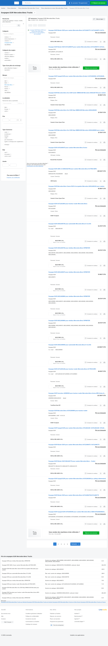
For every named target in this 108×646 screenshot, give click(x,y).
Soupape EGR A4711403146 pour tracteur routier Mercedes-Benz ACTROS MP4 (72, 369)
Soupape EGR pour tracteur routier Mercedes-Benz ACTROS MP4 (18, 584)
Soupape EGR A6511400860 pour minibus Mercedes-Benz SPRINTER (69, 296)
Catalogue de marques (31, 624)
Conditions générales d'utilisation (34, 613)
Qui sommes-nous (5, 613)
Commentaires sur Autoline (32, 621)
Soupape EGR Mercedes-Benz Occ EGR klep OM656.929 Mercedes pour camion (20, 588)
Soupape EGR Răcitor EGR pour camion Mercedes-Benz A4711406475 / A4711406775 (73, 444)
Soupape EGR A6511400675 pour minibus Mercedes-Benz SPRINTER (69, 272)
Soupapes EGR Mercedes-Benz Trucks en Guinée (39, 602)
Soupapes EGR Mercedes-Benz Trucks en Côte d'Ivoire (66, 602)
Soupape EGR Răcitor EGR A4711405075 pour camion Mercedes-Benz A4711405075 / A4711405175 (78, 47)
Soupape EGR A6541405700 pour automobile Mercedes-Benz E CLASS (69, 223)
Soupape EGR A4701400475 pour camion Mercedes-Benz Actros (67, 147)
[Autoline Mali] (6, 3)
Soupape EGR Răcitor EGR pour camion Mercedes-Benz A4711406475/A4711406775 (73, 495)
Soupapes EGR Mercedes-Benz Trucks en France (93, 602)
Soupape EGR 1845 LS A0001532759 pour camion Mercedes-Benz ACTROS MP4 (72, 169)
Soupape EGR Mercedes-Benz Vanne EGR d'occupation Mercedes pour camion (20, 569)
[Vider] (23, 23)
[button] (100, 41)
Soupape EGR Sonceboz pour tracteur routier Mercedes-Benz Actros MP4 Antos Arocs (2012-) (20, 593)
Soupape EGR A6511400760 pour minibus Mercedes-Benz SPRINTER (69, 248)
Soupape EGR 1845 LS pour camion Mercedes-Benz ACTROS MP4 (19, 565)
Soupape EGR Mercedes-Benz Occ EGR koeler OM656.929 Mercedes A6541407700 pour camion (77, 92)
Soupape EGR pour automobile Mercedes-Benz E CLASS (16, 573)
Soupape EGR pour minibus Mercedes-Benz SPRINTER (16, 561)
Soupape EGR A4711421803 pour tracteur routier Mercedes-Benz (67, 203)
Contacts (3, 618)
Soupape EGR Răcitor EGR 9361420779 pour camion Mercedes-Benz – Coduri (71, 461)
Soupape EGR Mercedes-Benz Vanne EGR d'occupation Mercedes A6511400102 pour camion (76, 186)
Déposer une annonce (91, 68)
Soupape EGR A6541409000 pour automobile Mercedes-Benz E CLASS (69, 344)
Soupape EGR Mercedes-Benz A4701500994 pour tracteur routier (67, 410)
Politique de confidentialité (32, 616)
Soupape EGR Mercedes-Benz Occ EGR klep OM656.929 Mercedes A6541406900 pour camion (76, 130)
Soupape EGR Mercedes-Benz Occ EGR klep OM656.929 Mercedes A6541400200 (72, 110)
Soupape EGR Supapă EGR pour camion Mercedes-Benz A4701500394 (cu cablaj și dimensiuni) (77, 478)
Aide (2, 616)
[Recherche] (24, 3)
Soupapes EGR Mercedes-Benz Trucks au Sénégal (14, 602)
